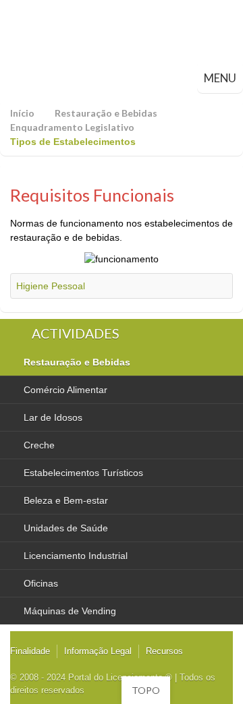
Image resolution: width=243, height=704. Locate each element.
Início (22, 113)
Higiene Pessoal (50, 286)
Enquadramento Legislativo (72, 127)
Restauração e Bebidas (106, 113)
